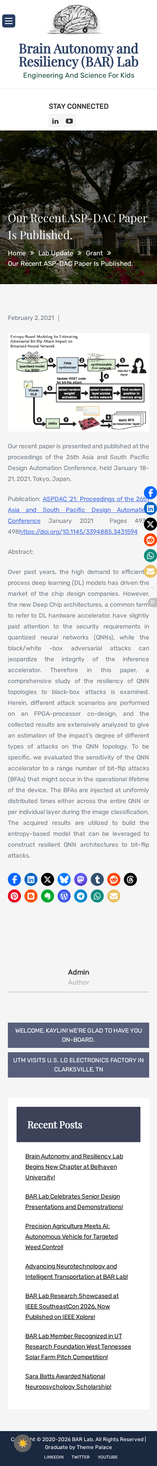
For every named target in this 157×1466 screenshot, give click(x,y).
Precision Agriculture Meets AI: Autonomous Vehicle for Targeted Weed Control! (71, 1236)
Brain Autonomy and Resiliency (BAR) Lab (79, 54)
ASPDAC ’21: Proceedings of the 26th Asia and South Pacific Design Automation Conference (78, 510)
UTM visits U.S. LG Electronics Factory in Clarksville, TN (78, 1065)
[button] (14, 879)
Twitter (81, 1457)
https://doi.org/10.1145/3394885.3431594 (78, 532)
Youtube (108, 1457)
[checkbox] (22, 1443)
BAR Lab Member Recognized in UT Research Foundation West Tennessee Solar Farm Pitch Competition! (78, 1346)
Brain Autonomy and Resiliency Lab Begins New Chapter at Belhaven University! (74, 1167)
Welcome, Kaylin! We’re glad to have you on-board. (78, 1035)
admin (78, 972)
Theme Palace (94, 1447)
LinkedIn (54, 1457)
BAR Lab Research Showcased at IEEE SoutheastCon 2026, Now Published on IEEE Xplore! (72, 1306)
